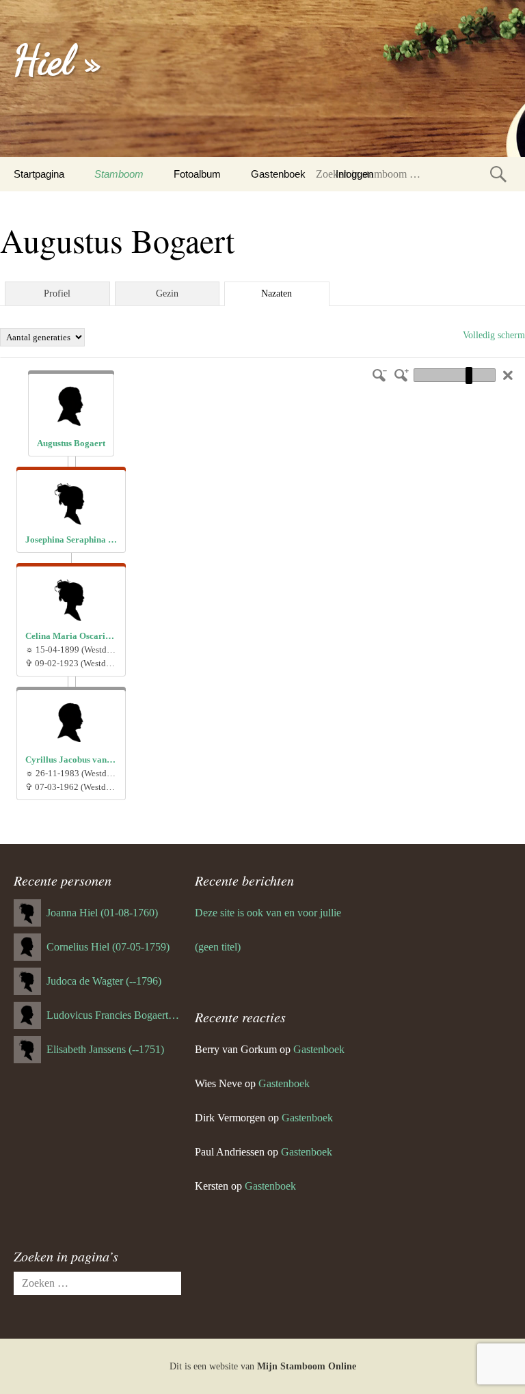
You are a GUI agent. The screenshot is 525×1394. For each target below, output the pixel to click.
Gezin (167, 293)
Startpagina (39, 174)
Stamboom (119, 174)
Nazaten (276, 293)
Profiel (57, 293)
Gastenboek (278, 174)
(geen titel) (218, 947)
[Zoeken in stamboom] (498, 174)
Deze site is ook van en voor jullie (268, 912)
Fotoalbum (197, 174)
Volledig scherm (494, 335)
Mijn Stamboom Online (306, 1366)
